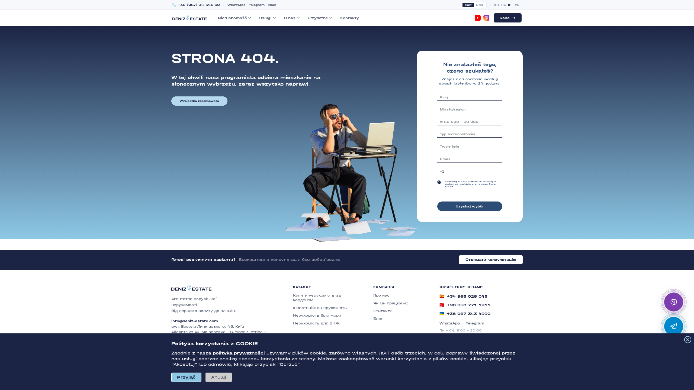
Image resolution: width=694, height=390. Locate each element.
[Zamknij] (687, 339)
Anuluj (218, 377)
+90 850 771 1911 (464, 305)
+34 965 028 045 (463, 296)
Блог (378, 319)
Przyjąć (186, 377)
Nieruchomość (232, 18)
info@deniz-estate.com (194, 321)
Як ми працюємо (390, 303)
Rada (505, 18)
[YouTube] (478, 18)
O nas (289, 18)
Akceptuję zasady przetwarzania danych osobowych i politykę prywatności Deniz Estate (471, 184)
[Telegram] (673, 326)
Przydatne (318, 18)
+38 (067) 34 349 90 (199, 5)
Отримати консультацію (490, 260)
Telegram (257, 5)
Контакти (382, 311)
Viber (272, 5)
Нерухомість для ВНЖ (316, 323)
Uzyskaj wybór (470, 206)
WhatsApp (236, 5)
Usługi (265, 18)
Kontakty (349, 18)
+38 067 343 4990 (464, 313)
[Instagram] (486, 18)
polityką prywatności (239, 353)
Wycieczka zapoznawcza (199, 101)
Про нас (381, 295)
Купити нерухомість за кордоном (317, 297)
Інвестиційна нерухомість (320, 308)
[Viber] (673, 301)
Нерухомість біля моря (317, 315)
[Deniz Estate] (189, 17)
